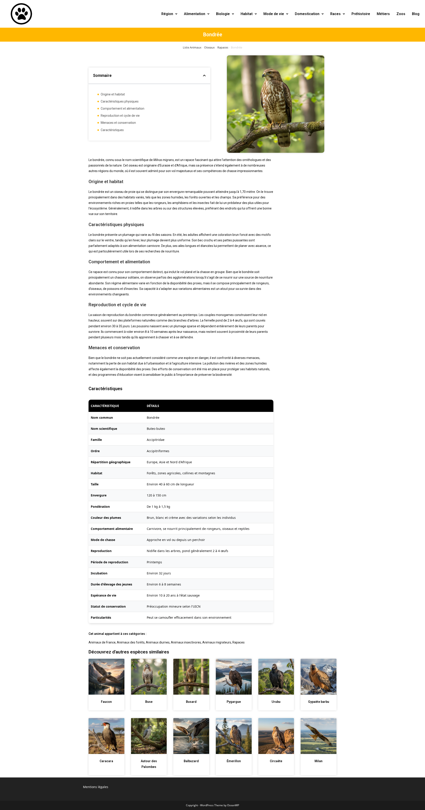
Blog (415, 14)
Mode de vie (273, 14)
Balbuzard (191, 761)
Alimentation (194, 14)
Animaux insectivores (186, 642)
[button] (169, 14)
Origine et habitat (113, 94)
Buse (149, 701)
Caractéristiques (112, 130)
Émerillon (234, 761)
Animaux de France (102, 642)
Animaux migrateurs (216, 642)
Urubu (276, 701)
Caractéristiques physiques (120, 101)
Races (335, 14)
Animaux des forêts (131, 642)
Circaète (276, 761)
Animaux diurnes (158, 642)
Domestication (307, 14)
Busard (191, 701)
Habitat (247, 14)
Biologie (223, 14)
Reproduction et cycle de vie (120, 115)
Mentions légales (95, 787)
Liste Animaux (192, 47)
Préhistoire (361, 14)
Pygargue (234, 701)
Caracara (106, 761)
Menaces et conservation (118, 122)
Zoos (400, 14)
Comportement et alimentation (122, 108)
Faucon (106, 701)
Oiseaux (209, 47)
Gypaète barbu (318, 701)
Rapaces (222, 47)
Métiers (383, 14)
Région (167, 14)
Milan (319, 761)
